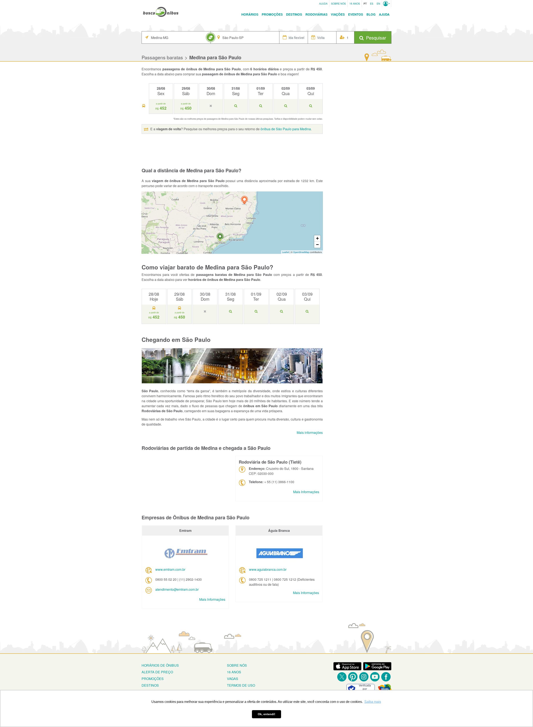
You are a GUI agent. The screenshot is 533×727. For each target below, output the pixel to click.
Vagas (232, 678)
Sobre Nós (338, 3)
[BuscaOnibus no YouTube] (374, 676)
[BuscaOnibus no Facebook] (385, 676)
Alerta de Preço (157, 672)
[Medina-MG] (244, 200)
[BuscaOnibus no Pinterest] (352, 676)
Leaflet (285, 252)
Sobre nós (237, 665)
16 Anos (354, 3)
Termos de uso (241, 685)
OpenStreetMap (301, 252)
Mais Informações (306, 491)
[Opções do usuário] (386, 3)
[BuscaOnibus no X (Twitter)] (341, 676)
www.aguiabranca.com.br (267, 569)
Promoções (272, 14)
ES (371, 3)
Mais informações (310, 432)
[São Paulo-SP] (220, 237)
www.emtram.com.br (170, 569)
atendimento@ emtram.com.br (177, 589)
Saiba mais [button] (372, 701)
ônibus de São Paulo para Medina (285, 129)
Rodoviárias (316, 14)
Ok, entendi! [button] (266, 714)
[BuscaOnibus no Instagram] (363, 676)
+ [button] (317, 238)
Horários (249, 14)
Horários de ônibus (160, 665)
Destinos (294, 14)
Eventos (355, 14)
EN (378, 3)
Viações (338, 14)
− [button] (317, 244)
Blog (371, 14)
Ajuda (323, 3)
